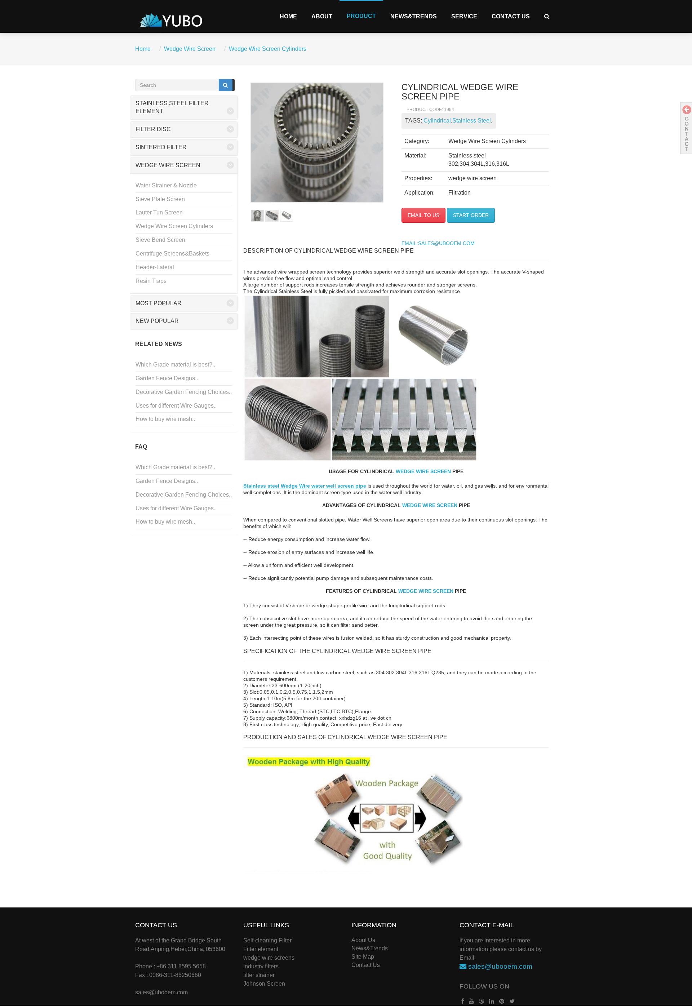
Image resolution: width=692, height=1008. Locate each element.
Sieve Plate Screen (160, 199)
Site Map (362, 957)
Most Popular (159, 303)
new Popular (157, 321)
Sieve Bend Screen (160, 240)
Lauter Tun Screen (159, 212)
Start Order (471, 215)
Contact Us (511, 16)
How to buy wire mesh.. (165, 419)
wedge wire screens (268, 958)
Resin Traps (151, 281)
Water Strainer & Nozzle (166, 185)
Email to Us (423, 215)
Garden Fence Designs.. (167, 378)
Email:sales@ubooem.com (438, 243)
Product (361, 16)
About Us (363, 940)
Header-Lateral (155, 267)
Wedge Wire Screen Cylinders (267, 49)
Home (288, 16)
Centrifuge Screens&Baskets (172, 253)
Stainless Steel (471, 120)
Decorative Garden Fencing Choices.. (184, 392)
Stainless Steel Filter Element (172, 107)
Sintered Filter (161, 147)
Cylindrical (437, 120)
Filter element (260, 949)
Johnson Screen (264, 984)
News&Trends (413, 16)
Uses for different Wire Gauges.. (176, 406)
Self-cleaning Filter (267, 940)
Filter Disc (153, 129)
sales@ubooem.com (161, 992)
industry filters (261, 966)
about (321, 16)
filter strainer (259, 975)
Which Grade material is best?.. (175, 364)
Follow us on (484, 986)
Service (464, 16)
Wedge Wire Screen (190, 49)
